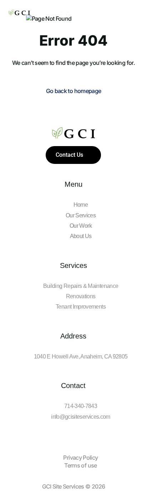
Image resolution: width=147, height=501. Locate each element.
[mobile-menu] (63, 15)
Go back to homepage (73, 90)
